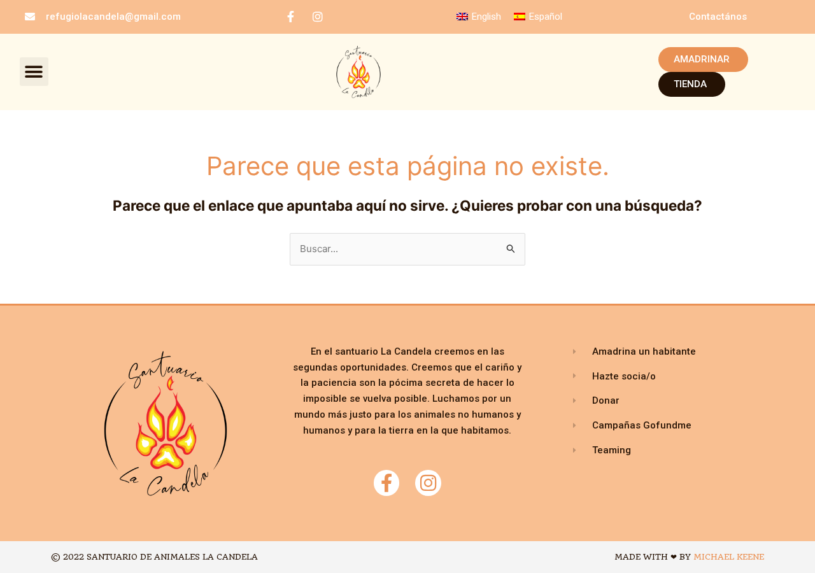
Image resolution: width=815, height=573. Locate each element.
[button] (34, 71)
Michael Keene (728, 557)
